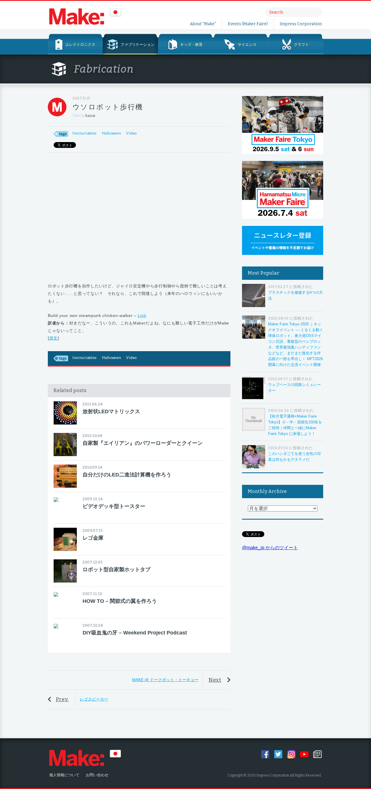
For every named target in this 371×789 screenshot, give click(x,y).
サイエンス (247, 44)
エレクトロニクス (80, 44)
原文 (53, 338)
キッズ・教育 (191, 44)
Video (131, 133)
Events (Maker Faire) (248, 23)
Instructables (84, 133)
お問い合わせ (97, 775)
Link (142, 315)
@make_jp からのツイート (270, 547)
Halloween (111, 133)
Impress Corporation (301, 23)
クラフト (301, 44)
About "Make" (203, 23)
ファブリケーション (137, 44)
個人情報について (64, 775)
